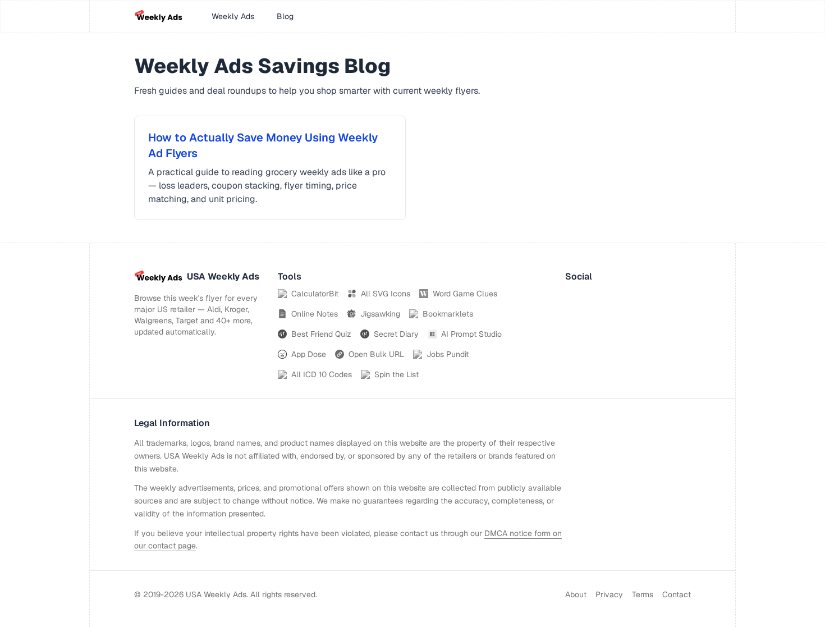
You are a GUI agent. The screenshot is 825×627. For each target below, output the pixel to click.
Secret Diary (396, 334)
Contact (676, 594)
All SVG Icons (385, 294)
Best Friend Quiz (321, 334)
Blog (285, 16)
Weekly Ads (233, 16)
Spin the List (396, 374)
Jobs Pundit (448, 354)
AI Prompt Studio (471, 334)
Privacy (609, 594)
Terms (642, 594)
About (575, 594)
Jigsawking (380, 314)
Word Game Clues (465, 294)
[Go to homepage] (158, 16)
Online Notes (314, 314)
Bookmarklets (448, 314)
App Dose (308, 354)
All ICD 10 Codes (321, 374)
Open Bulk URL (376, 354)
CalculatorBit (314, 294)
